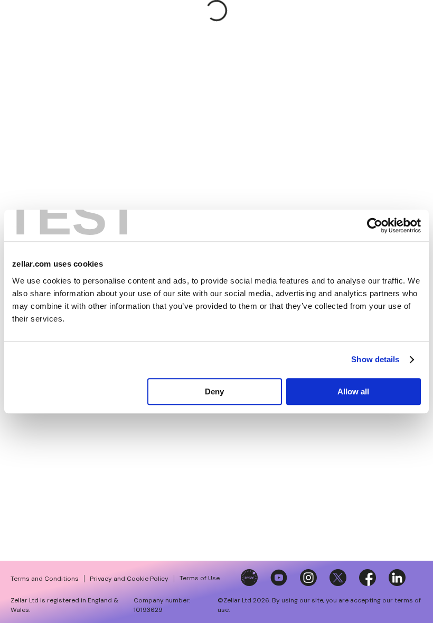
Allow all (353, 391)
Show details (375, 359)
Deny (214, 391)
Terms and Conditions (45, 578)
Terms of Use (200, 578)
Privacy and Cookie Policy (129, 578)
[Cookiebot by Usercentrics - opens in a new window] (374, 225)
